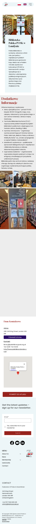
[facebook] (12, 443)
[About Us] (20, 453)
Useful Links (6, 463)
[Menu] (30, 4)
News (4, 457)
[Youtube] (17, 443)
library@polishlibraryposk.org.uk (15, 345)
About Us (5, 454)
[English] (25, 4)
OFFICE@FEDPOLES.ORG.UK (10, 504)
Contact (5, 466)
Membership (6, 460)
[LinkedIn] (22, 443)
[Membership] (20, 459)
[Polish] (19, 4)
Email (6, 417)
